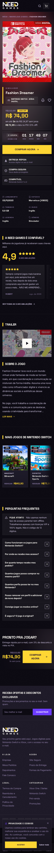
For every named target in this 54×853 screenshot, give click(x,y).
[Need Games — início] (10, 6)
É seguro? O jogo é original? (26, 616)
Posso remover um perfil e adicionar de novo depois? (26, 597)
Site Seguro (35, 760)
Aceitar (21, 845)
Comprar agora (25, 149)
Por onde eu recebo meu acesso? (26, 554)
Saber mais (44, 845)
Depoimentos (8, 770)
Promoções (34, 803)
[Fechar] (48, 823)
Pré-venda (34, 798)
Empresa (6, 760)
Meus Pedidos (9, 765)
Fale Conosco (9, 775)
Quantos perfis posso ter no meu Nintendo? (26, 586)
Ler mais (7, 416)
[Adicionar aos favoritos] (49, 100)
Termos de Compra (11, 788)
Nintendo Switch (37, 793)
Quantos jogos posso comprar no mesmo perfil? (26, 575)
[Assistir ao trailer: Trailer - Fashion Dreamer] (27, 343)
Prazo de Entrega (37, 765)
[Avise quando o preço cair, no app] (43, 100)
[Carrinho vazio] (46, 6)
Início (5, 17)
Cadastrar (42, 712)
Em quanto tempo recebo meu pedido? (26, 564)
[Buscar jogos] (40, 6)
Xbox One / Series (38, 788)
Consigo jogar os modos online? (26, 606)
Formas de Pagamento (40, 770)
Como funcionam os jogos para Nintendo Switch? (26, 544)
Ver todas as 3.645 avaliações (17, 304)
